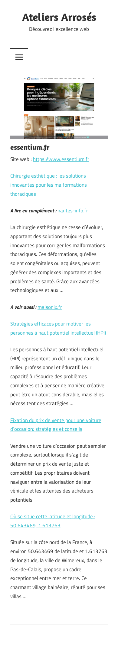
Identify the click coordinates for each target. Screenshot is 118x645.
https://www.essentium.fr (61, 159)
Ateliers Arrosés (59, 17)
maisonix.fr (50, 307)
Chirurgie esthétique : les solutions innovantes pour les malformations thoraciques (48, 185)
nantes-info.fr (72, 210)
